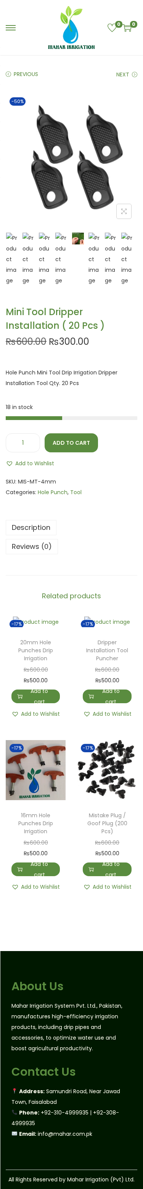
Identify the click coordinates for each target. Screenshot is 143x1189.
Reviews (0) (32, 546)
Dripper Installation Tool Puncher (107, 650)
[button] (30, 463)
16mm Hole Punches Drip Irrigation (35, 823)
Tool (76, 492)
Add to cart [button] (39, 696)
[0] (112, 27)
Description (31, 527)
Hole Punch (52, 492)
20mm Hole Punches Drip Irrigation (35, 650)
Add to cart (71, 443)
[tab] (71, 527)
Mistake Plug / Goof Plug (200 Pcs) (107, 823)
